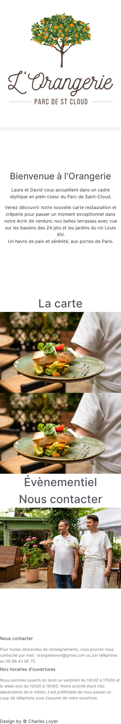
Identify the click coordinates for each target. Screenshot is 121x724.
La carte (60, 303)
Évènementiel (60, 482)
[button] (60, 128)
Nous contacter (60, 499)
